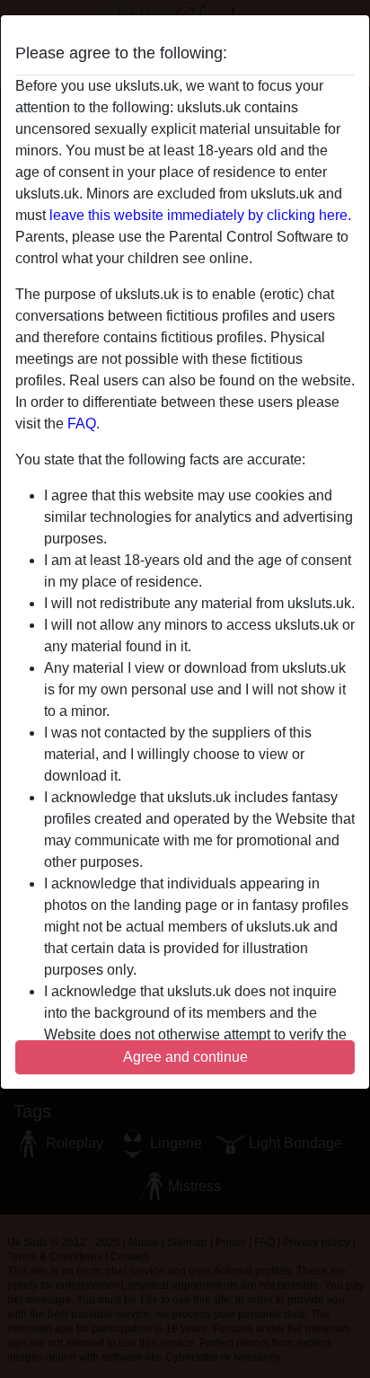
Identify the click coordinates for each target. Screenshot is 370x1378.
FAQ (81, 423)
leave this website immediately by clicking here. (200, 215)
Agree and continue (185, 1056)
